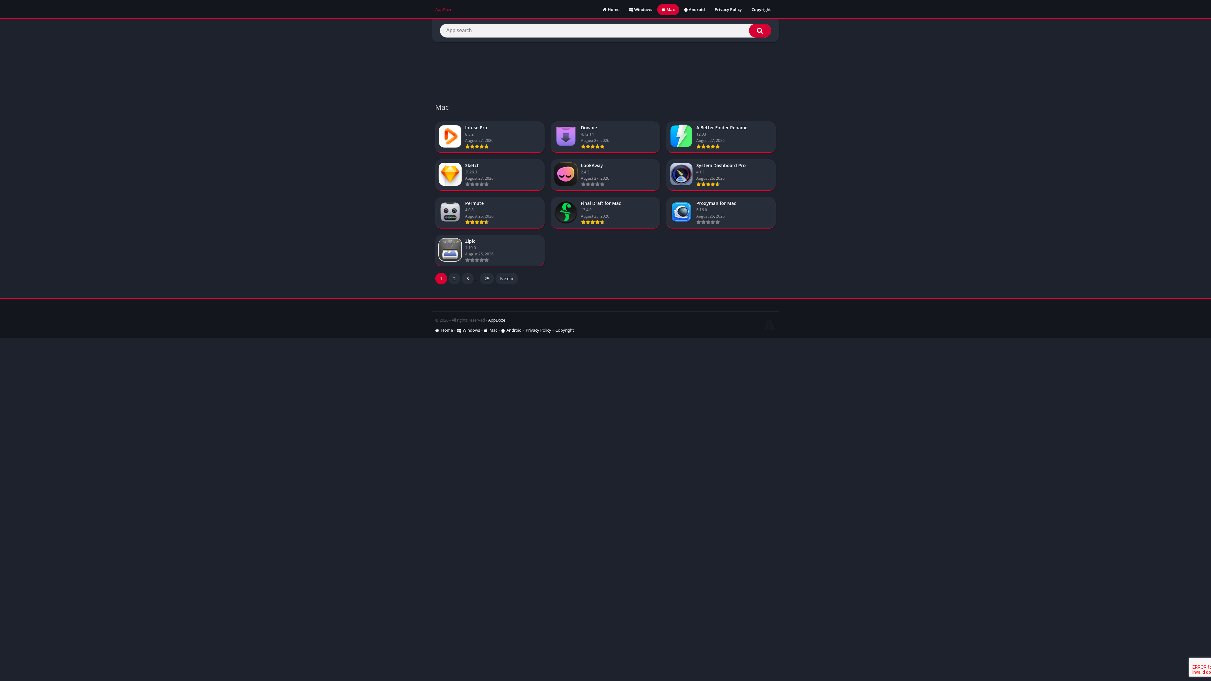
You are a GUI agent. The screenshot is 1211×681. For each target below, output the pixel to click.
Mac (670, 9)
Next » (506, 279)
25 (486, 279)
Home (613, 9)
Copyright (761, 9)
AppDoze (496, 320)
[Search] (760, 31)
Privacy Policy (728, 9)
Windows (643, 9)
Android (697, 9)
